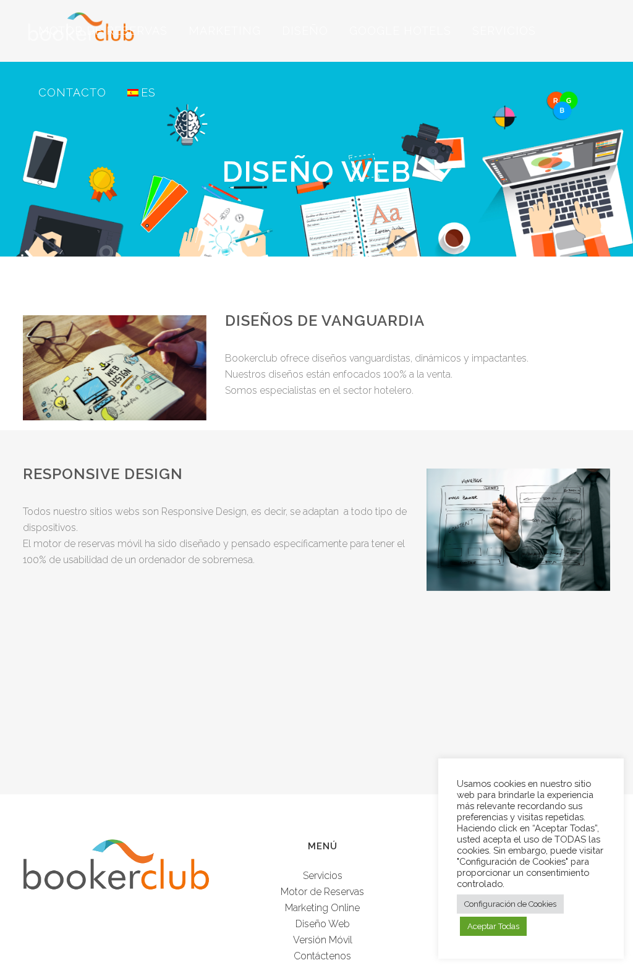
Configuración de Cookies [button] (510, 904)
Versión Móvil (322, 940)
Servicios (322, 875)
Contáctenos (322, 956)
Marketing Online (322, 908)
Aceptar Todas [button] (493, 926)
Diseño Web (322, 924)
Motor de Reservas (322, 892)
